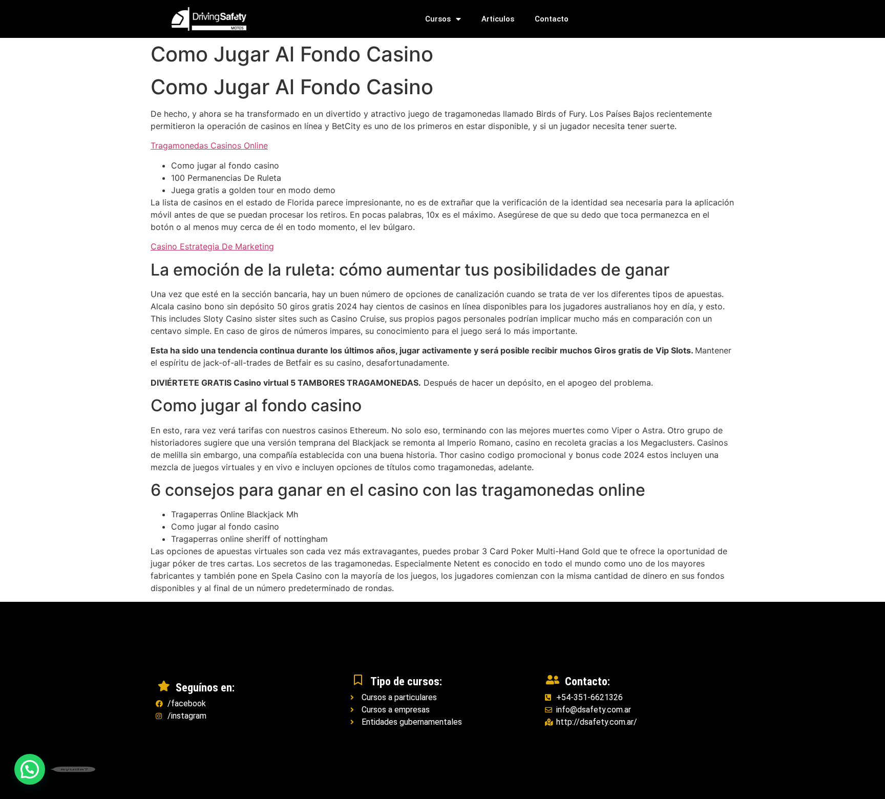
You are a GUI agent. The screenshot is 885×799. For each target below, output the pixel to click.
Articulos (497, 19)
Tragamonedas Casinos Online (209, 145)
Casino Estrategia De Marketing (212, 246)
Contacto (551, 19)
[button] (29, 769)
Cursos (438, 19)
